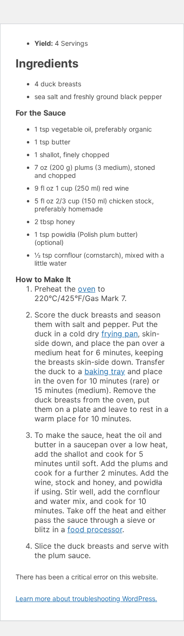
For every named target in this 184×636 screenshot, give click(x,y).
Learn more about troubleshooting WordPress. (86, 598)
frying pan (119, 333)
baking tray (104, 371)
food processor (94, 529)
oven (86, 288)
